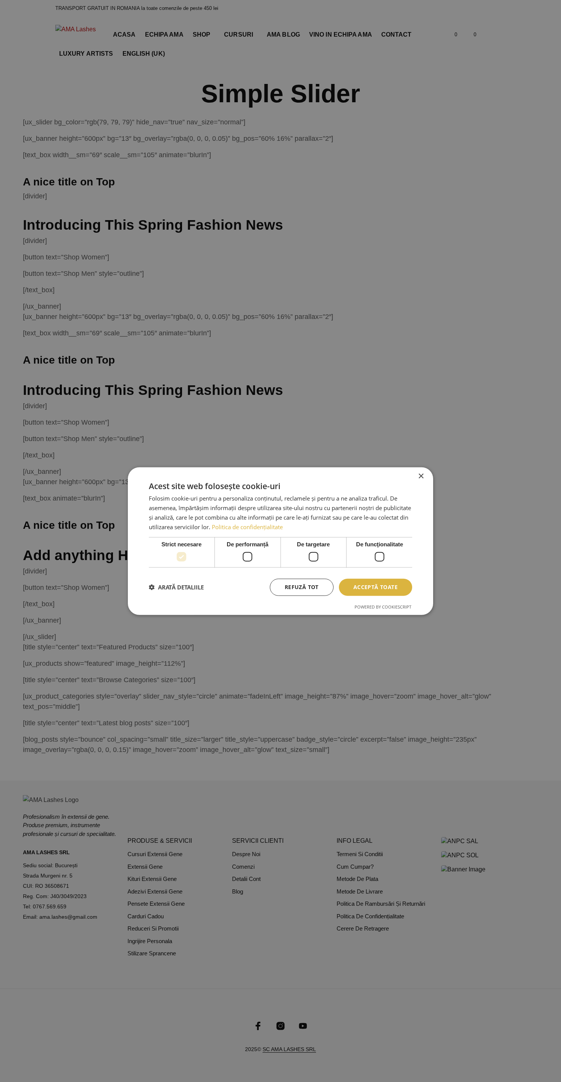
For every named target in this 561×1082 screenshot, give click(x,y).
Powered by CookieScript (383, 606)
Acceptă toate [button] (375, 587)
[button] (176, 587)
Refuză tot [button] (302, 587)
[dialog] (280, 541)
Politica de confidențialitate (247, 526)
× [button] (421, 476)
